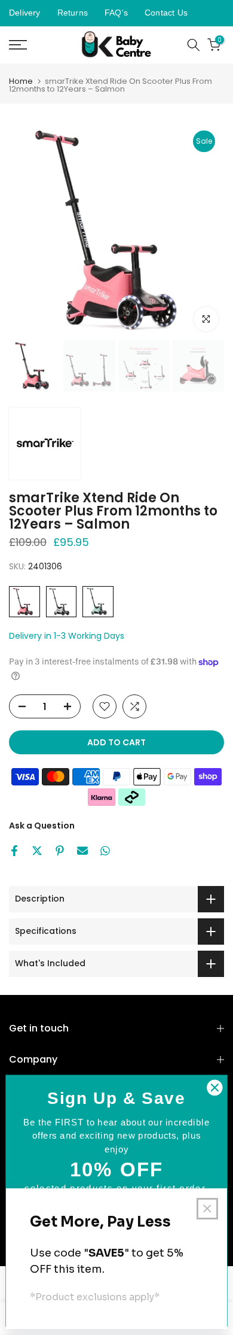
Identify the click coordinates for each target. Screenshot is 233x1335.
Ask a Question (42, 826)
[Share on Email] (82, 850)
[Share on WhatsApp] (105, 850)
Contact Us (166, 12)
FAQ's (116, 12)
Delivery (25, 12)
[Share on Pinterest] (59, 850)
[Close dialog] (214, 1087)
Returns (72, 12)
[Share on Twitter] (37, 850)
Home (21, 81)
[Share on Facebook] (14, 850)
